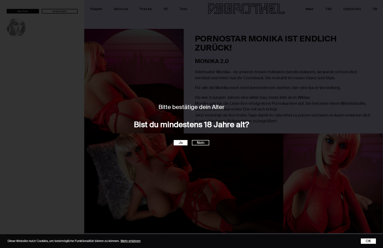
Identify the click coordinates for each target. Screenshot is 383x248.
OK (368, 241)
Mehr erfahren (131, 241)
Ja (181, 142)
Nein (200, 142)
